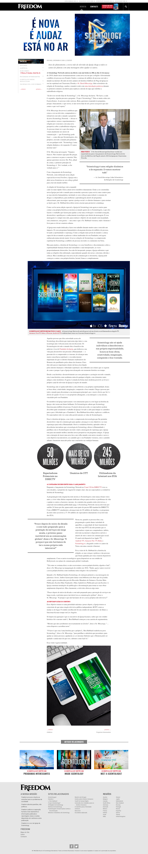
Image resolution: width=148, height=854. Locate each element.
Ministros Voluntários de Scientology (58, 812)
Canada (105, 801)
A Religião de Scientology (55, 805)
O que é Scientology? (54, 803)
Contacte (24, 837)
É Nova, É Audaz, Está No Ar (30, 73)
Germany (105, 805)
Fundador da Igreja (66, 349)
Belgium (105, 799)
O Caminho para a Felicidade (83, 807)
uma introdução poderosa (94, 86)
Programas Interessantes (103, 732)
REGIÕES (107, 794)
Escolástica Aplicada (81, 812)
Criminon (77, 808)
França (105, 810)
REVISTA (83, 6)
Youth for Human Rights (82, 801)
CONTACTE (94, 6)
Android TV (57, 333)
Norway (118, 805)
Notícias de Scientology (55, 807)
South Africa (106, 803)
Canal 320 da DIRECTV (93, 487)
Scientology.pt (52, 797)
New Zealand (120, 803)
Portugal (118, 807)
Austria (105, 797)
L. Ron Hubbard (52, 801)
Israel (104, 814)
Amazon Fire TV (35, 333)
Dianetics (50, 799)
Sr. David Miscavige (85, 83)
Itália (104, 816)
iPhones (49, 333)
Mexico (105, 808)
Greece (118, 797)
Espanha (118, 810)
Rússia (118, 808)
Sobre (23, 834)
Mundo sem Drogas (80, 797)
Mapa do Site (25, 832)
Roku (43, 333)
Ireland (105, 812)
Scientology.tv (80, 543)
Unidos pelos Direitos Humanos (84, 799)
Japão (118, 799)
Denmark (105, 807)
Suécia (118, 812)
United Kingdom (120, 816)
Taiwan (118, 814)
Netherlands (119, 801)
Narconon (78, 810)
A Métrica (49, 732)
